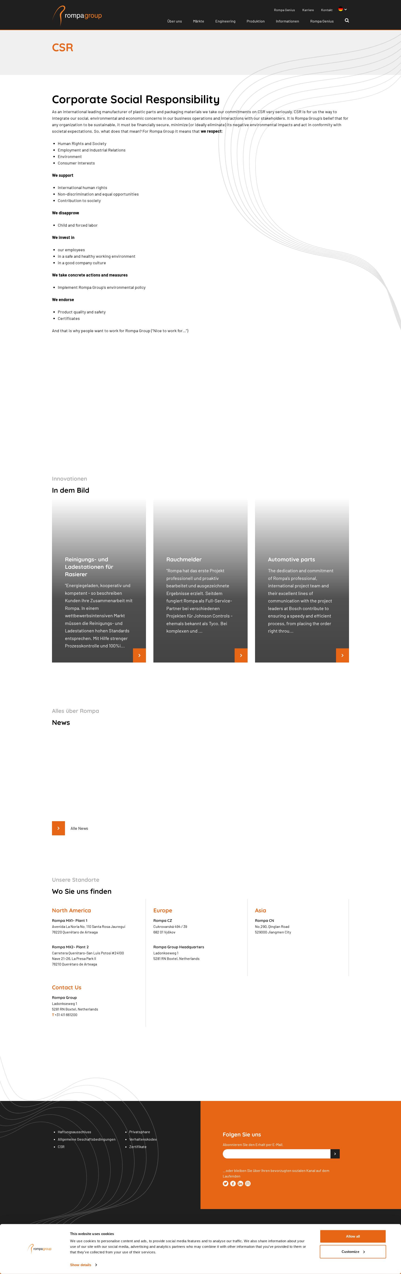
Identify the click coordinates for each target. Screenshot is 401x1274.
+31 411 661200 (64, 1014)
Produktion (256, 21)
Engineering (225, 21)
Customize (350, 1251)
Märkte (198, 21)
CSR (61, 1146)
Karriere (308, 10)
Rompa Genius (284, 10)
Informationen (287, 21)
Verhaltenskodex (143, 1139)
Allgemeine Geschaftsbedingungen (87, 1139)
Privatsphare (139, 1131)
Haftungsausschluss (74, 1131)
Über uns (174, 21)
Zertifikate (138, 1146)
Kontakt (327, 10)
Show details (80, 1265)
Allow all (353, 1236)
